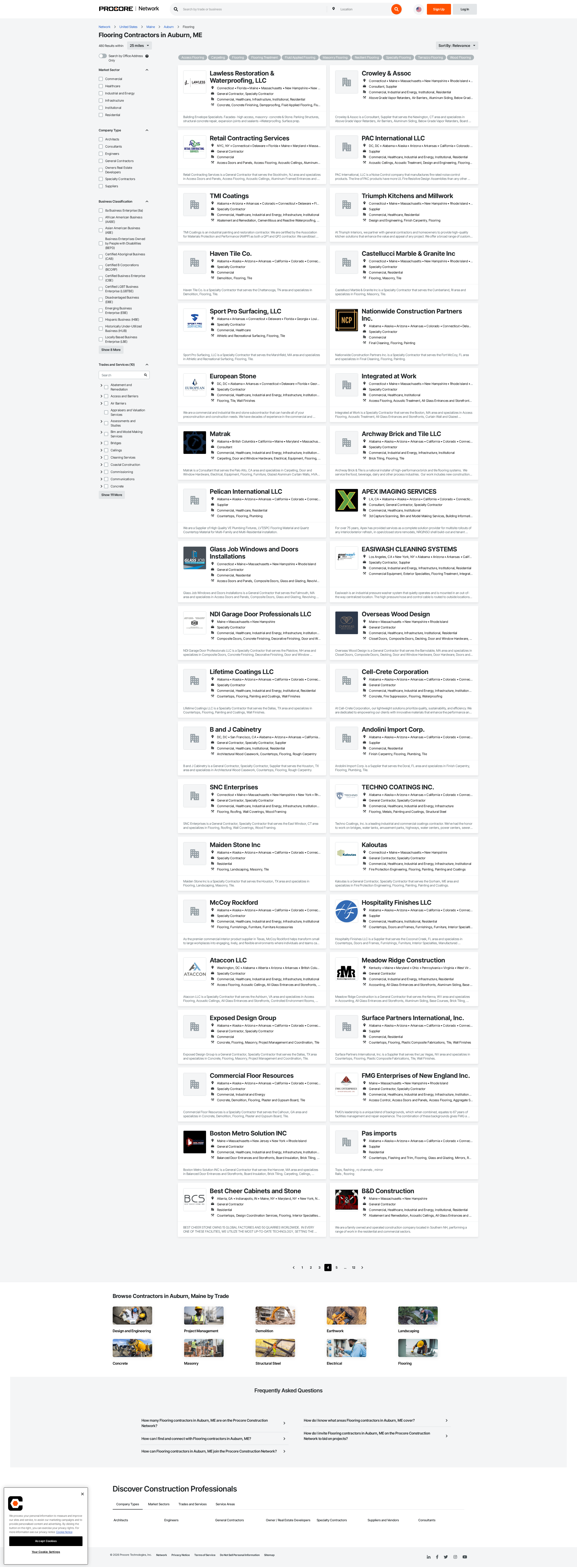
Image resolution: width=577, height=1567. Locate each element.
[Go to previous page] (293, 1267)
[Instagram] (455, 1557)
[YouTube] (465, 1557)
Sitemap (269, 1555)
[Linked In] (428, 1557)
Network (149, 9)
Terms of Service (204, 1555)
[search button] (396, 9)
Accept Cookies (46, 1541)
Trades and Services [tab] (193, 1504)
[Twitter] (446, 1557)
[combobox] (364, 9)
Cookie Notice (64, 1532)
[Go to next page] (362, 1267)
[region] (46, 1526)
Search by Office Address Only (126, 58)
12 (353, 1267)
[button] (100, 79)
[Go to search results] (145, 375)
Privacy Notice (181, 1555)
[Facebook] (437, 1557)
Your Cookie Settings (46, 1551)
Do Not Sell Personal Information (240, 1555)
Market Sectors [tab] (158, 1504)
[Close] (82, 1494)
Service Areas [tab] (225, 1504)
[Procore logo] (116, 9)
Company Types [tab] (127, 1504)
